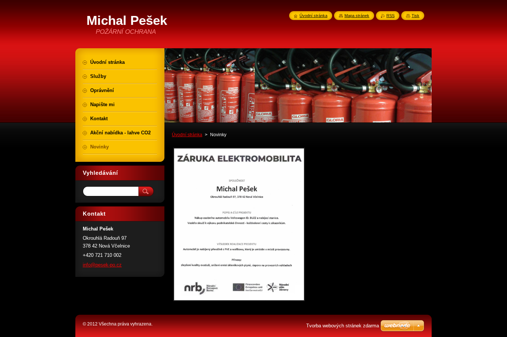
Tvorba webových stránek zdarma (342, 325)
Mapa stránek (356, 15)
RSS (390, 15)
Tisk (415, 15)
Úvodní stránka (187, 134)
